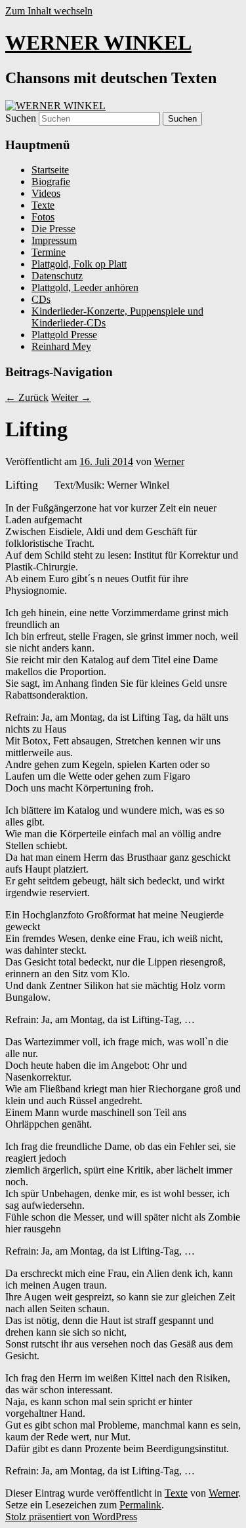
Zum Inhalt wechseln (48, 10)
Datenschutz (57, 275)
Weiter (71, 397)
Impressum (54, 240)
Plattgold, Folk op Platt (79, 263)
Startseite (50, 169)
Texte (42, 205)
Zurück (27, 397)
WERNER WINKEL (98, 42)
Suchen (20, 118)
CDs (41, 299)
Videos (45, 193)
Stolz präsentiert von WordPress (71, 1516)
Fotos (42, 216)
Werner (169, 461)
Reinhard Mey (61, 346)
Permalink (140, 1504)
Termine (48, 252)
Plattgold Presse (64, 334)
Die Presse (53, 228)
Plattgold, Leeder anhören (84, 287)
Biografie (50, 181)
